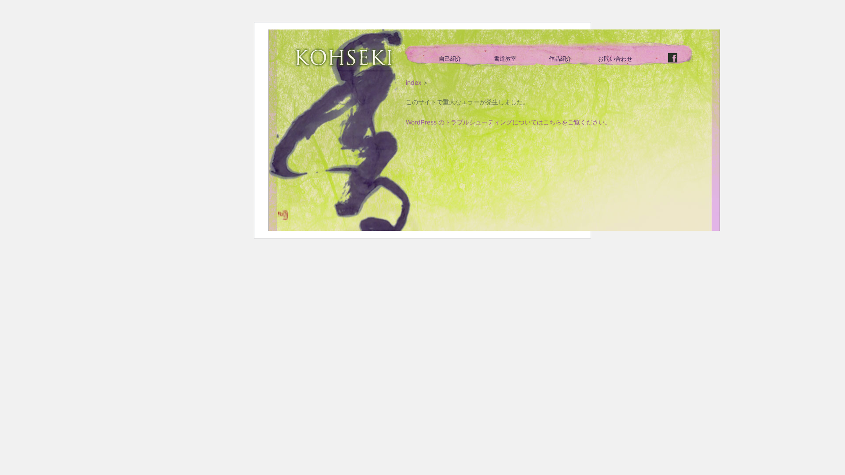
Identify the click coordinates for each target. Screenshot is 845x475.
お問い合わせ (615, 58)
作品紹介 (560, 58)
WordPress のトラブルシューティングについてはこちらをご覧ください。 (508, 122)
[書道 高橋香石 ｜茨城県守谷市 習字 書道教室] (344, 59)
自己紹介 (450, 58)
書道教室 (505, 58)
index (414, 82)
